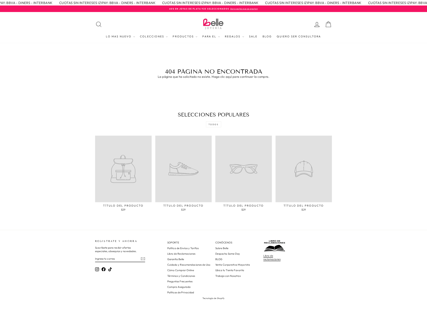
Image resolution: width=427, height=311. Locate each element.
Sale (253, 36)
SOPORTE (173, 242)
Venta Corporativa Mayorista (232, 264)
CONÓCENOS (223, 242)
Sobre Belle (222, 248)
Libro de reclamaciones (272, 257)
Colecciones (152, 36)
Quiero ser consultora (299, 36)
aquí (229, 77)
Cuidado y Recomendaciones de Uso (188, 264)
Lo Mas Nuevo (119, 36)
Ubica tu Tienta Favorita (229, 270)
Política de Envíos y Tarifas (183, 248)
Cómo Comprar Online (180, 270)
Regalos (233, 36)
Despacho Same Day (227, 253)
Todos (213, 124)
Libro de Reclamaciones (181, 253)
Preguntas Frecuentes (180, 281)
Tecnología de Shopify (213, 298)
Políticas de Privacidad (180, 292)
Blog (267, 36)
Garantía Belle (175, 259)
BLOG (219, 259)
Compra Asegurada (179, 286)
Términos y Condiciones (181, 275)
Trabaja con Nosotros (228, 275)
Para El (209, 36)
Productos (184, 36)
